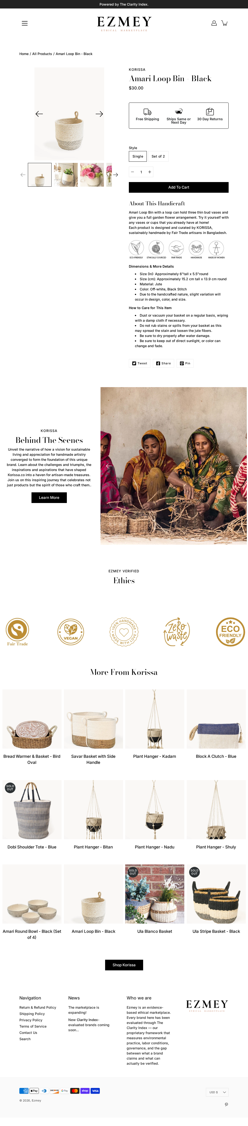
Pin (187, 363)
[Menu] (24, 23)
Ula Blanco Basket (154, 931)
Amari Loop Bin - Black (93, 931)
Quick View (32, 719)
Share (166, 363)
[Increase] (149, 172)
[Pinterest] (226, 1105)
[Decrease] (132, 172)
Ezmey (36, 1100)
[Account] (214, 23)
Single (137, 156)
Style (133, 148)
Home (24, 54)
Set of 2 (158, 156)
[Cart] (225, 23)
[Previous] (39, 114)
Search (25, 1039)
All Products (42, 54)
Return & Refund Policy (37, 1007)
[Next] (99, 114)
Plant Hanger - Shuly (216, 846)
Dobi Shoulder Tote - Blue (32, 846)
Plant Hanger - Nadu (154, 846)
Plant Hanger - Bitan (93, 846)
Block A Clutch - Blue (216, 756)
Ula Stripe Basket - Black (216, 931)
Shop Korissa (124, 965)
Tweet (142, 363)
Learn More (49, 497)
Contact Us (28, 1032)
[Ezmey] (124, 23)
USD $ (213, 1092)
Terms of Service (32, 1026)
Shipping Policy (32, 1014)
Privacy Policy (30, 1020)
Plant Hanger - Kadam (154, 756)
